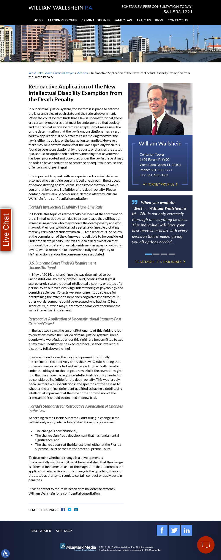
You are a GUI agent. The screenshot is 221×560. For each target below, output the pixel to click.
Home (38, 20)
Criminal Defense (95, 20)
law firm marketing (112, 550)
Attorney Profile (62, 20)
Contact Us (177, 20)
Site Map (64, 531)
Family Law (123, 20)
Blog (159, 20)
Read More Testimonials (158, 262)
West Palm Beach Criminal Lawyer (51, 73)
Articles (143, 20)
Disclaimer (41, 531)
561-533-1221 (178, 11)
